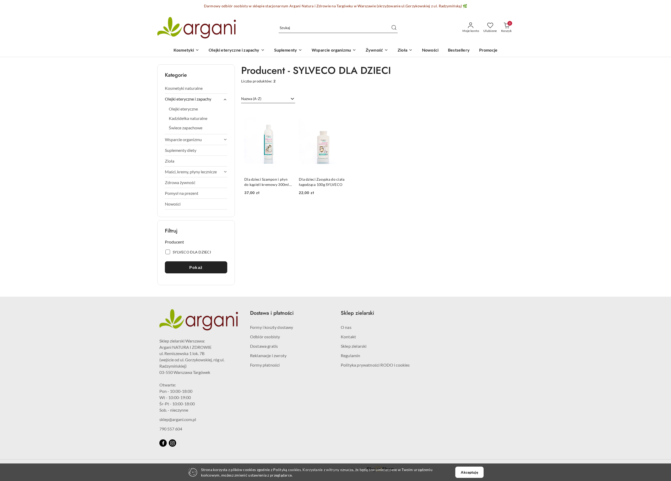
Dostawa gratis (264, 346)
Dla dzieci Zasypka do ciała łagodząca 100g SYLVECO (322, 182)
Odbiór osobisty (265, 336)
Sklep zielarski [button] (357, 313)
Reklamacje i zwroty (268, 355)
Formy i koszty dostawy (271, 327)
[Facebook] (163, 443)
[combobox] (268, 98)
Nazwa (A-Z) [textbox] (251, 98)
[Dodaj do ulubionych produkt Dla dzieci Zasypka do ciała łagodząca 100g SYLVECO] (341, 114)
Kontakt (348, 336)
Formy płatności (265, 364)
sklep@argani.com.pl (177, 419)
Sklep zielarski (353, 346)
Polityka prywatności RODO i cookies (375, 364)
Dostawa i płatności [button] (272, 313)
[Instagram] (172, 443)
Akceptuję (469, 472)
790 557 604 (170, 428)
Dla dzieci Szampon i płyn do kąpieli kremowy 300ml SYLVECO (266, 182)
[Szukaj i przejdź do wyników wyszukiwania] (394, 28)
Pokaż (196, 267)
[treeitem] (196, 88)
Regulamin (350, 355)
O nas (346, 327)
